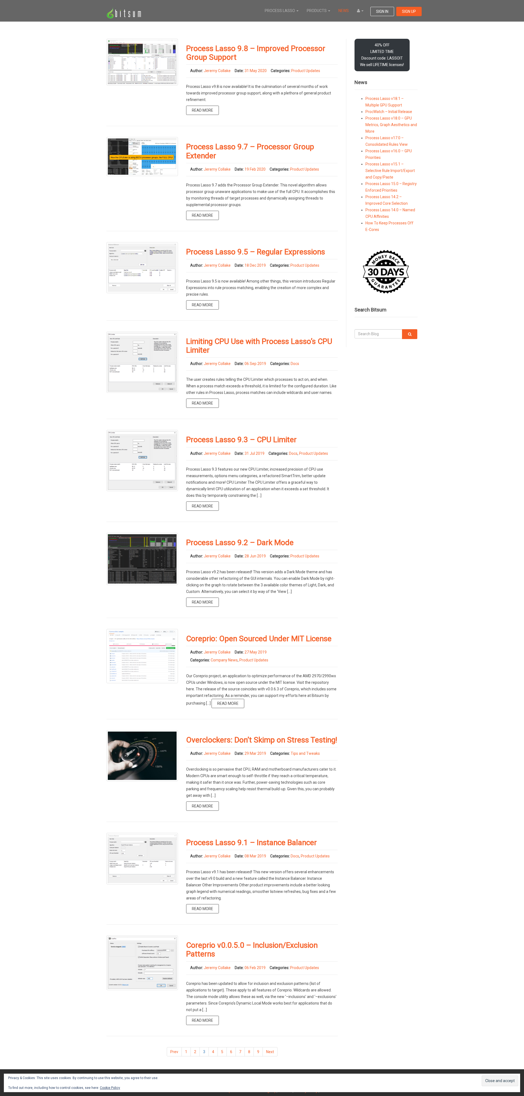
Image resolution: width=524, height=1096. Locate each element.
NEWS (343, 10)
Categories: (280, 71)
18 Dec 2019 (255, 265)
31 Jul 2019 (254, 453)
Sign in (382, 11)
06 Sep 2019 (255, 363)
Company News (224, 660)
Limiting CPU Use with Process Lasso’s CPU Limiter (259, 346)
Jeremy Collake (217, 71)
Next (270, 1052)
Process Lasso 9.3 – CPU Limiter (241, 439)
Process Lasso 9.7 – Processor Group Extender (250, 151)
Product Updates (305, 71)
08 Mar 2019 (255, 856)
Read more (202, 110)
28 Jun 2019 (255, 556)
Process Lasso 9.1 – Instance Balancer (251, 842)
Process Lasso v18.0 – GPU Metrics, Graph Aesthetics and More (391, 124)
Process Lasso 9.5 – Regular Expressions (255, 251)
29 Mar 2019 (255, 753)
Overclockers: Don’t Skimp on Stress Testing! (261, 739)
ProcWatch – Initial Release (388, 111)
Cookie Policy (110, 1088)
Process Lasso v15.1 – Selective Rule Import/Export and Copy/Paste (390, 170)
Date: (239, 71)
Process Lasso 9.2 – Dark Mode (240, 542)
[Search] (409, 334)
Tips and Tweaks (305, 753)
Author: (196, 71)
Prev (174, 1052)
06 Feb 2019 (255, 968)
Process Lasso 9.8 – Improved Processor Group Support (255, 53)
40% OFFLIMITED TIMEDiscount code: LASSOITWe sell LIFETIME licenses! (382, 55)
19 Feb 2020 (255, 169)
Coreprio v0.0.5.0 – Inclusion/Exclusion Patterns (252, 949)
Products (317, 10)
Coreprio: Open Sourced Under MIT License (259, 638)
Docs (295, 363)
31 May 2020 (256, 71)
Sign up (409, 11)
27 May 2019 (256, 652)
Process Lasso (280, 10)
